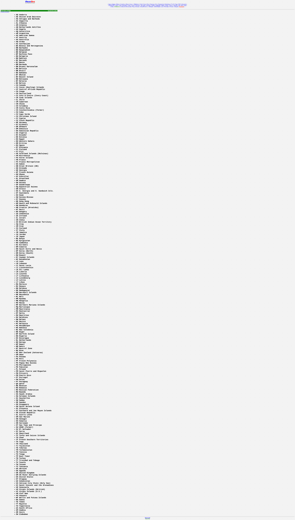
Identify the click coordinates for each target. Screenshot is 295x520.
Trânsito (175, 5)
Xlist (182, 5)
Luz (162, 6)
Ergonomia (161, 4)
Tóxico (170, 5)
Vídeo (112, 6)
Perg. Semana (136, 6)
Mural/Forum (144, 6)
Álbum (117, 4)
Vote (185, 5)
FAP (179, 4)
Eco (156, 4)
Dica (148, 4)
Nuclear (148, 5)
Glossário (183, 4)
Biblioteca (136, 4)
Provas (171, 6)
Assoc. (131, 4)
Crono (144, 4)
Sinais (166, 5)
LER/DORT (112, 5)
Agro (109, 4)
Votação (176, 6)
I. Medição (150, 6)
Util (179, 5)
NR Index (143, 5)
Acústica (122, 4)
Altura (127, 4)
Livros (133, 5)
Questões (124, 5)
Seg (120, 5)
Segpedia (157, 5)
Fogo (176, 4)
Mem (117, 5)
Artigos (113, 4)
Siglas (162, 5)
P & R (172, 4)
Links (129, 5)
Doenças (152, 4)
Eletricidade (157, 6)
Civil (141, 4)
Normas (138, 5)
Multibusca (117, 6)
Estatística (167, 4)
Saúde (153, 5)
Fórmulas (166, 6)
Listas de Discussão (126, 6)
